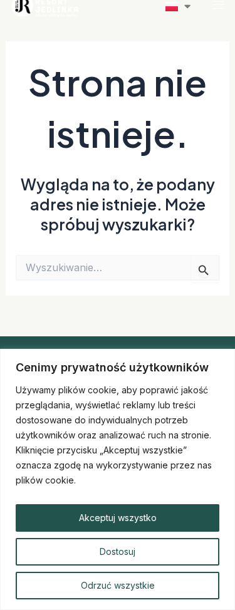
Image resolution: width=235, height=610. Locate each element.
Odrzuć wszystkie (118, 585)
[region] (117, 479)
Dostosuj (117, 551)
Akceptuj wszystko (118, 517)
